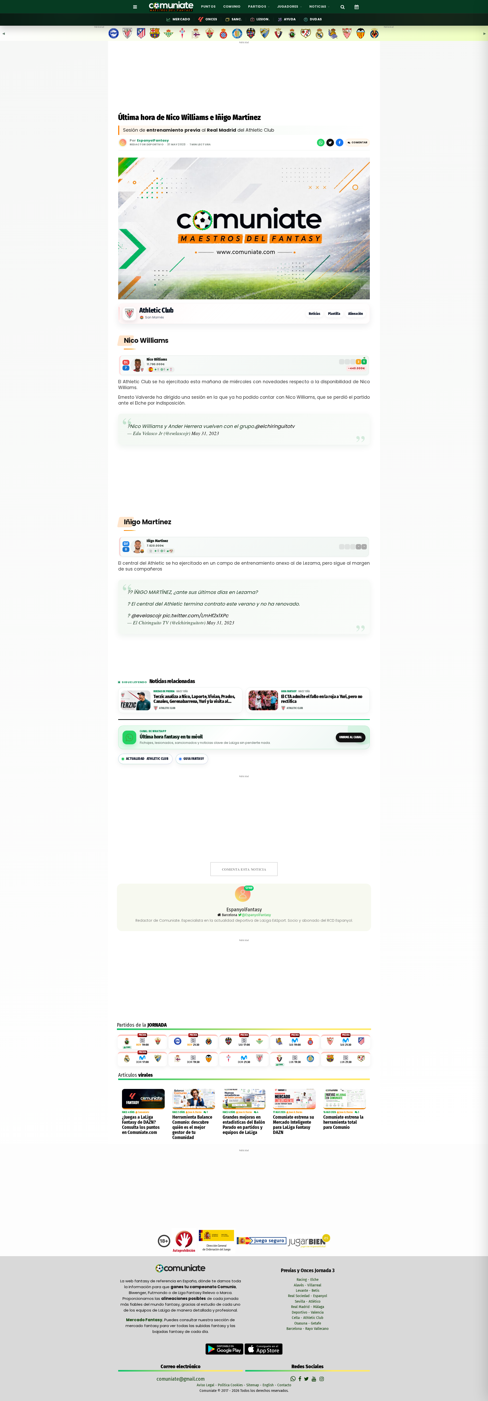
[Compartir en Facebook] (339, 142)
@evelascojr (146, 615)
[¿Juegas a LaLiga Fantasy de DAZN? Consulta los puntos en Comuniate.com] (143, 1099)
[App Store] (264, 1348)
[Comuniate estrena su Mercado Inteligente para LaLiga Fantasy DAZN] (294, 1099)
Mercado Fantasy (144, 1319)
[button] (357, 142)
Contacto (284, 1385)
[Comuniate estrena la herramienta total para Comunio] (344, 1099)
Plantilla (334, 314)
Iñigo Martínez (157, 541)
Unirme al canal (350, 737)
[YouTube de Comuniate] (315, 1379)
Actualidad (147, 759)
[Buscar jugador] (343, 6)
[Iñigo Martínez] (137, 546)
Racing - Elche (307, 1279)
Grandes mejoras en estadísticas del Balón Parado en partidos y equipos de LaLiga (244, 1124)
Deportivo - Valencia (308, 1312)
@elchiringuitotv (275, 426)
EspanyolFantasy (153, 141)
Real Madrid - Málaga (307, 1306)
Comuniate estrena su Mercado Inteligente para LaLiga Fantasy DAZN (293, 1124)
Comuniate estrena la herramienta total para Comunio (343, 1122)
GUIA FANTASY (194, 759)
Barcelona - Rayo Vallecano (307, 1328)
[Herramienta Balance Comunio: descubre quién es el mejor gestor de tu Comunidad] (193, 1099)
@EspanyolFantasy (256, 915)
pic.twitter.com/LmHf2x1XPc (195, 615)
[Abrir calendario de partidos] (356, 6)
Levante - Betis (307, 1290)
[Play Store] (225, 1348)
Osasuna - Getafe (307, 1323)
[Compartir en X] (330, 142)
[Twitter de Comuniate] (307, 1379)
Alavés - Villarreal (307, 1285)
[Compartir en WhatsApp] (321, 142)
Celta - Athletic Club (307, 1317)
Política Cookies (230, 1385)
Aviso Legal (205, 1385)
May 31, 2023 (205, 433)
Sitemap (252, 1385)
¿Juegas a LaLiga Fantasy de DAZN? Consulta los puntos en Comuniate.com (141, 1124)
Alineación (355, 314)
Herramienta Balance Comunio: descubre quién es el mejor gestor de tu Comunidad (192, 1127)
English (268, 1385)
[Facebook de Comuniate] (300, 1379)
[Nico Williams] (137, 365)
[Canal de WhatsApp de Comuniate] (294, 1379)
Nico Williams (157, 359)
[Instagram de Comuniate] (322, 1379)
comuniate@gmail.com (181, 1379)
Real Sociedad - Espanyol (307, 1296)
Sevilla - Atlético (308, 1301)
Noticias (314, 314)
